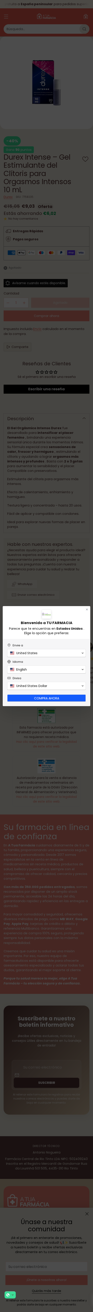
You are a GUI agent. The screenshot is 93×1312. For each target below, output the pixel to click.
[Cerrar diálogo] (86, 609)
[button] (10, 1295)
